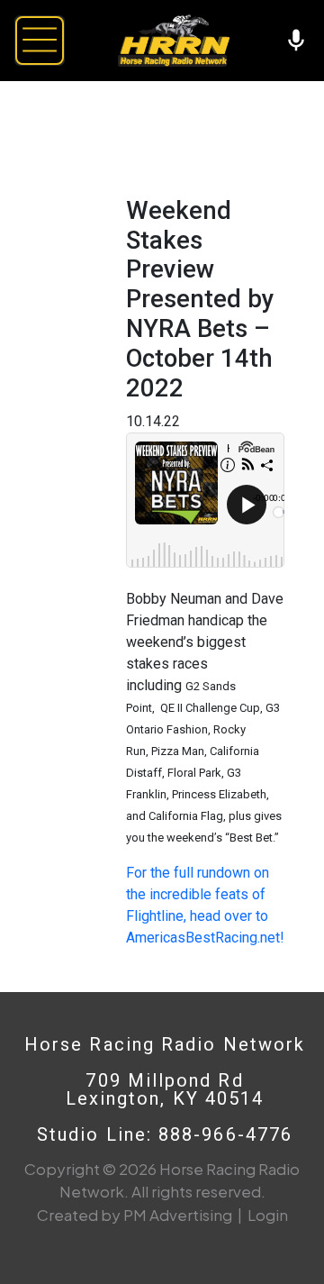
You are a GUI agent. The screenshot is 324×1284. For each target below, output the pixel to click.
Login (268, 1215)
